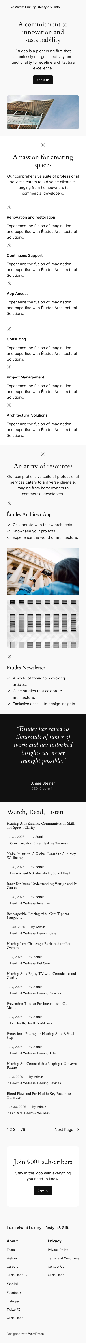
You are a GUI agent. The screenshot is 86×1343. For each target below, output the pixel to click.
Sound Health (62, 873)
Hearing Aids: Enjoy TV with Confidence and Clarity (41, 976)
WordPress (36, 1334)
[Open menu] (76, 7)
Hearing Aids (46, 1053)
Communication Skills (25, 843)
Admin (39, 836)
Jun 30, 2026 (16, 1107)
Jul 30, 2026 (16, 927)
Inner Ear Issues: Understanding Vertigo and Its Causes (42, 886)
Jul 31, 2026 (15, 836)
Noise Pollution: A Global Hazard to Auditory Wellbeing (41, 856)
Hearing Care (46, 933)
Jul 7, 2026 (14, 957)
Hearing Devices (49, 993)
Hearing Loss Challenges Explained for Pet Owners (38, 946)
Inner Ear (43, 903)
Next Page (67, 1129)
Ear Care (16, 1113)
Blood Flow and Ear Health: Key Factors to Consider (39, 1096)
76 (23, 1129)
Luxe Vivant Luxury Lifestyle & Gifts (33, 7)
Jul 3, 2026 (15, 1077)
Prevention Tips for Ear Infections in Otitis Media (39, 1006)
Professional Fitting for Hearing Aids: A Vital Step (40, 1036)
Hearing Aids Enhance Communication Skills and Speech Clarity (41, 826)
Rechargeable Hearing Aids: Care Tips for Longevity (38, 916)
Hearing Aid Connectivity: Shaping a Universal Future (42, 1066)
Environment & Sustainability (30, 873)
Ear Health (17, 1023)
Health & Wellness (55, 843)
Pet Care (43, 963)
